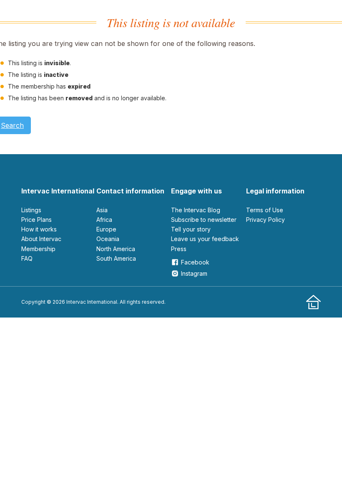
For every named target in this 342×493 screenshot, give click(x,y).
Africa (104, 219)
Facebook (195, 262)
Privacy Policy (265, 219)
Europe (106, 229)
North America (115, 248)
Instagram (194, 273)
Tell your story (191, 229)
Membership (38, 248)
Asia (102, 209)
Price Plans (36, 219)
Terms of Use (264, 209)
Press (178, 248)
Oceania (107, 238)
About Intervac (41, 238)
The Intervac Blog (195, 209)
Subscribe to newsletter (203, 219)
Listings (31, 209)
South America (116, 258)
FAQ (27, 258)
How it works (39, 229)
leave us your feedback (205, 238)
